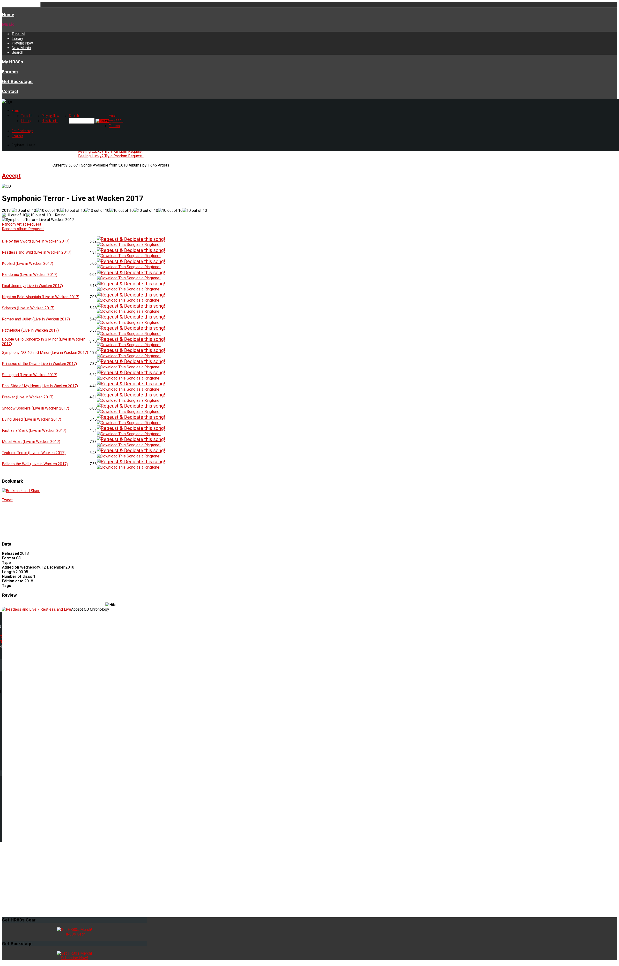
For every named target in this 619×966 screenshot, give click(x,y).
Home (8, 14)
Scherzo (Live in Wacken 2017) (28, 308)
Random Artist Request (21, 224)
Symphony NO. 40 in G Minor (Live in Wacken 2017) (45, 352)
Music (8, 24)
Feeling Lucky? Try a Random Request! (111, 151)
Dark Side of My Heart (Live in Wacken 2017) (40, 386)
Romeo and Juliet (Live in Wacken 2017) (36, 319)
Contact (10, 91)
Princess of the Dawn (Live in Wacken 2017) (39, 363)
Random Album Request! (23, 229)
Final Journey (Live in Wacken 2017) (32, 285)
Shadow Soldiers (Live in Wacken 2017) (35, 408)
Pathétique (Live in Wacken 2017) (30, 330)
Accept (11, 175)
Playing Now (22, 43)
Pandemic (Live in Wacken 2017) (29, 274)
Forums (10, 72)
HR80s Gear (74, 934)
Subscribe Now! (74, 958)
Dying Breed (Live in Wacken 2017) (31, 419)
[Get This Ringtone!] (129, 244)
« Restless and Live (54, 609)
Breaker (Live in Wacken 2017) (27, 397)
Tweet (7, 500)
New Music (21, 48)
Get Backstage (17, 81)
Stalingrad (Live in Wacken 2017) (29, 375)
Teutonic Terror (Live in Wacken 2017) (34, 452)
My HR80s (12, 62)
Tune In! (18, 34)
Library (17, 38)
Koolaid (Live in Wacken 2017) (27, 263)
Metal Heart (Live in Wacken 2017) (31, 441)
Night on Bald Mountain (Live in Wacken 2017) (40, 297)
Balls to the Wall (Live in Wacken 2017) (35, 464)
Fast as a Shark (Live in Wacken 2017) (34, 430)
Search (17, 52)
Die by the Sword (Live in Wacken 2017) (35, 241)
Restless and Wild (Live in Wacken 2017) (36, 252)
